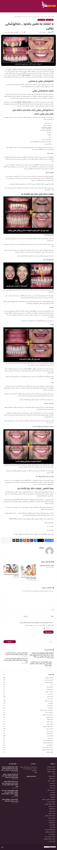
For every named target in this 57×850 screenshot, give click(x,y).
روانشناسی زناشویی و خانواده (46, 710)
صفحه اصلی (50, 16)
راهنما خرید (50, 703)
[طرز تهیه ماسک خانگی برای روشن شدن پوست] (11, 568)
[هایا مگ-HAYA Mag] (49, 4)
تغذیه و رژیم (50, 696)
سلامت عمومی (36, 16)
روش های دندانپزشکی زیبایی (35, 176)
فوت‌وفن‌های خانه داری (48, 740)
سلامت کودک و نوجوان (48, 726)
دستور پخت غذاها (49, 700)
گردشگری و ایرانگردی (48, 742)
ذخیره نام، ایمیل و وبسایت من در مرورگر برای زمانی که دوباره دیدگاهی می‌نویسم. (35, 622)
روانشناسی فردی (49, 712)
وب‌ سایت (26, 616)
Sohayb (49, 32)
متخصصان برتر (49, 745)
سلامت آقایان (50, 719)
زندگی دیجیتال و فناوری (48, 714)
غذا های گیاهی (50, 733)
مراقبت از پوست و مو (48, 747)
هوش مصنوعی (49, 752)
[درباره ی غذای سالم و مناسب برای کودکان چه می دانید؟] (28, 570)
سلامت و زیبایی (43, 16)
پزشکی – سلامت (49, 691)
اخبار (52, 684)
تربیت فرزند (50, 693)
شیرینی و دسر (49, 731)
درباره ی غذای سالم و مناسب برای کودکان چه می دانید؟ (28, 578)
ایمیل (52, 616)
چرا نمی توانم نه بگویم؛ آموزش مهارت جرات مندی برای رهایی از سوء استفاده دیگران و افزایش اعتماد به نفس (15, 660)
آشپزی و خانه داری (48, 680)
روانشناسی (50, 707)
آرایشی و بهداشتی (49, 677)
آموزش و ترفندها (49, 682)
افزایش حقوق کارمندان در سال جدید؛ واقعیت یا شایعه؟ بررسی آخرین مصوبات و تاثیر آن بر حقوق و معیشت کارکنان (41, 663)
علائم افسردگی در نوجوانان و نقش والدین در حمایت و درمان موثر (10, 800)
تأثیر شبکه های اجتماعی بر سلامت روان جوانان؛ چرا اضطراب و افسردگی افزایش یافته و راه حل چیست (16, 653)
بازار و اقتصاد (50, 689)
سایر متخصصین (49, 717)
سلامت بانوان (50, 721)
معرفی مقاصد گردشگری (47, 749)
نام (53, 609)
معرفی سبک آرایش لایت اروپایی (47, 566)
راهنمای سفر (50, 705)
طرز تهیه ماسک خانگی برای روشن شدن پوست (11, 575)
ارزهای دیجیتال (49, 686)
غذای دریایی (50, 738)
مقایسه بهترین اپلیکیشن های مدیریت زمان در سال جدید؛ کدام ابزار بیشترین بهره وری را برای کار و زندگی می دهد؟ (42, 655)
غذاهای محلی (50, 735)
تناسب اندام (50, 698)
